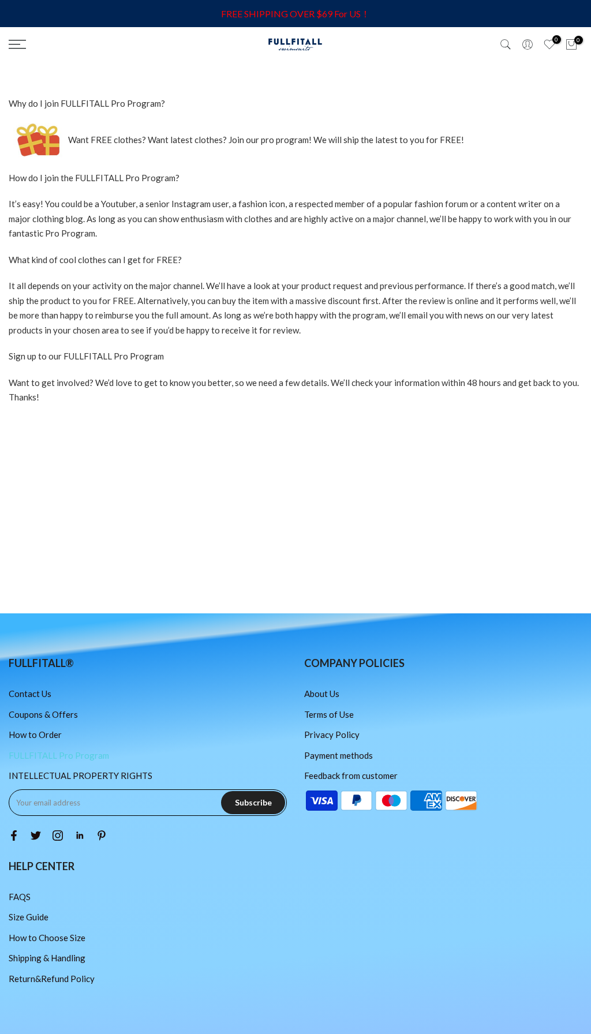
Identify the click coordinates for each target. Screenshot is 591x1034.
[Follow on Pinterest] (101, 835)
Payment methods (338, 755)
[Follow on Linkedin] (79, 835)
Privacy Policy (332, 734)
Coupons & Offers (43, 714)
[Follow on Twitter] (36, 835)
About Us (321, 693)
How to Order (35, 734)
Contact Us (30, 693)
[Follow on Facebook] (14, 835)
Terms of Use (329, 714)
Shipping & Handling (47, 958)
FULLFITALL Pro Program (59, 755)
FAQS (20, 896)
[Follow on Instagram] (58, 835)
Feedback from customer (351, 775)
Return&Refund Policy (52, 978)
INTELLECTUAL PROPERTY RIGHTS (80, 775)
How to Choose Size (47, 937)
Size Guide (28, 917)
